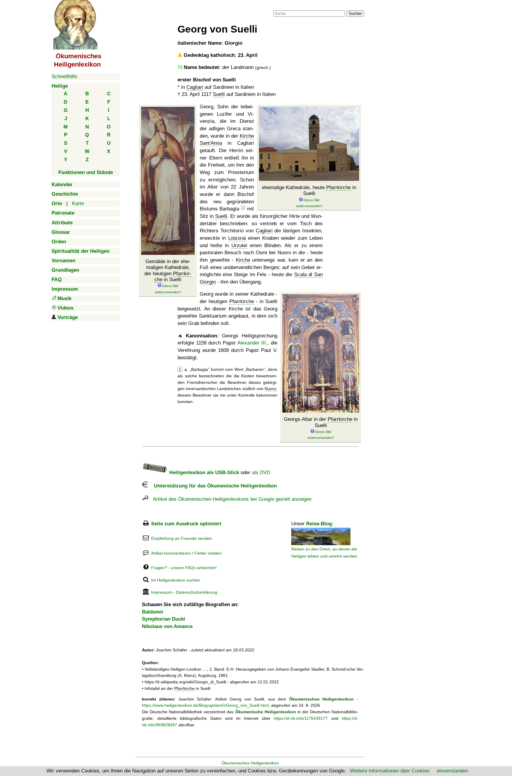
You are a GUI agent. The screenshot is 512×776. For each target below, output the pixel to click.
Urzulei (239, 245)
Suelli (219, 94)
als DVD (261, 472)
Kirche (243, 260)
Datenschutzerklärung (196, 592)
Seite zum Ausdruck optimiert (186, 524)
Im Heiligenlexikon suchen (175, 580)
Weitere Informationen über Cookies (390, 771)
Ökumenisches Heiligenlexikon (250, 763)
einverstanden (452, 771)
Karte (78, 203)
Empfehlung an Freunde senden (181, 538)
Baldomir (153, 612)
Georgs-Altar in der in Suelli (321, 422)
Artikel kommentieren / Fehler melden (186, 553)
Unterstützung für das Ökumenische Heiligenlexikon (212, 486)
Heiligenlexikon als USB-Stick (203, 472)
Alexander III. (252, 343)
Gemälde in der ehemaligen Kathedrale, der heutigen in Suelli (167, 270)
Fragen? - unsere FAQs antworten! (184, 567)
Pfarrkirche (172, 276)
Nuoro (270, 388)
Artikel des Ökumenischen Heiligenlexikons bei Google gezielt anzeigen (229, 499)
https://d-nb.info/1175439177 (301, 718)
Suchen (355, 13)
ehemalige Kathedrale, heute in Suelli (309, 190)
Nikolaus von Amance (167, 626)
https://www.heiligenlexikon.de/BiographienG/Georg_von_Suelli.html (205, 705)
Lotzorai (237, 238)
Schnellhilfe (64, 76)
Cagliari (194, 87)
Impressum (161, 592)
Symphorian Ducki (163, 619)
